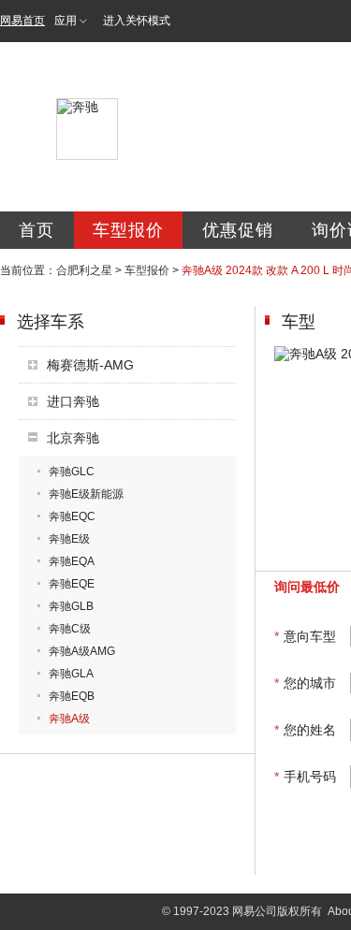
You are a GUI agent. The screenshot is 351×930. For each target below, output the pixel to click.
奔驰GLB (71, 606)
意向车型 (305, 636)
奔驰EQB (72, 696)
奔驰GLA (71, 673)
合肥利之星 (84, 270)
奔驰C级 (70, 628)
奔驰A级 (69, 718)
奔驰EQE (72, 583)
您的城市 (305, 683)
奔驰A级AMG (82, 651)
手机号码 (305, 776)
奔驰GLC (72, 471)
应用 (65, 20)
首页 (36, 230)
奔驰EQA (72, 561)
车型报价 (128, 230)
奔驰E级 (69, 538)
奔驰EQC (72, 516)
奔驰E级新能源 (86, 494)
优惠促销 (237, 230)
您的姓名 (305, 729)
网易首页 (22, 20)
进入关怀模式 (136, 20)
